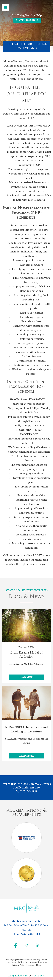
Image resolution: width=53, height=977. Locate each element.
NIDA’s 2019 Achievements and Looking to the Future (26, 729)
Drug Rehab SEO (18, 975)
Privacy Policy (18, 965)
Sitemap (43, 962)
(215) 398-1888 (28, 20)
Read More (26, 677)
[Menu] (5, 7)
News (38, 965)
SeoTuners (38, 975)
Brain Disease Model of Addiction (26, 654)
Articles (31, 965)
